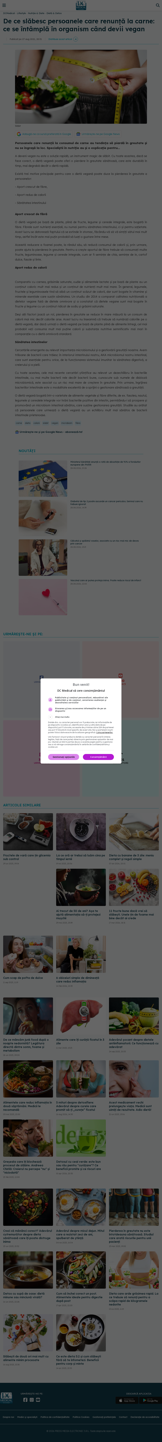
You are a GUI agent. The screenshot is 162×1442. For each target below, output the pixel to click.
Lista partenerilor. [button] (104, 732)
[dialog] (81, 721)
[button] (81, 717)
